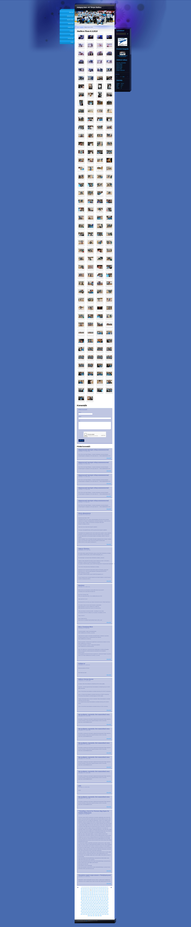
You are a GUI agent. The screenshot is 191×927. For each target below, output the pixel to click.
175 (107, 905)
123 (93, 899)
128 (105, 899)
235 (86, 914)
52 (88, 891)
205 (97, 909)
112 (95, 897)
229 (99, 912)
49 (83, 891)
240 (98, 914)
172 (100, 905)
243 (105, 914)
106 (81, 897)
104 (104, 896)
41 (96, 890)
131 (85, 900)
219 (103, 911)
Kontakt (72, 42)
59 (101, 891)
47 (107, 890)
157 (92, 903)
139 (104, 900)
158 (94, 903)
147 (96, 902)
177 (85, 906)
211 (84, 911)
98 (90, 896)
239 (96, 914)
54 (92, 891)
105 (107, 896)
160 (99, 903)
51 (86, 891)
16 (105, 887)
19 (83, 888)
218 (100, 911)
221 (107, 911)
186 (106, 906)
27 (98, 888)
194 (98, 908)
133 (90, 900)
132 (87, 900)
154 (85, 903)
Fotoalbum (81, 27)
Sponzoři (71, 34)
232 (106, 912)
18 (81, 888)
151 (105, 902)
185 (104, 906)
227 (94, 912)
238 (93, 914)
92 (107, 894)
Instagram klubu (119, 67)
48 (81, 891)
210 (81, 911)
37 (88, 890)
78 (81, 894)
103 (102, 896)
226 (92, 912)
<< (116, 76)
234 (84, 914)
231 (104, 912)
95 (85, 896)
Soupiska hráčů (70, 27)
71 (96, 893)
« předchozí (78, 887)
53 (90, 891)
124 (95, 899)
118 (81, 899)
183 (99, 906)
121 (88, 899)
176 (82, 906)
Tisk (86, 920)
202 (90, 909)
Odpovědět (109, 458)
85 (94, 894)
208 (104, 909)
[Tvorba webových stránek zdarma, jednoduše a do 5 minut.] (84, 920)
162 (104, 903)
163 (106, 903)
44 (101, 890)
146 (93, 902)
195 (100, 908)
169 (93, 905)
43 (99, 890)
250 (101, 915)
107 (84, 897)
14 (101, 887)
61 (105, 891)
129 (107, 899)
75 (103, 893)
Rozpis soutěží (119, 68)
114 (100, 897)
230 (102, 912)
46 (105, 890)
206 (99, 909)
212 (86, 911)
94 (83, 896)
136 (97, 900)
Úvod (78, 27)
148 (98, 902)
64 (83, 893)
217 (98, 911)
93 (81, 896)
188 (84, 908)
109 (89, 897)
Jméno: (79, 412)
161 (102, 903)
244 (107, 914)
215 (93, 911)
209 (106, 909)
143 (86, 902)
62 (107, 891)
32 (107, 888)
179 (90, 906)
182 (97, 906)
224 (87, 912)
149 (100, 902)
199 (82, 909)
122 (91, 899)
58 (99, 891)
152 (107, 902)
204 (94, 909)
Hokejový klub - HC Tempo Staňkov (89, 7)
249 (98, 915)
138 (102, 900)
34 (83, 890)
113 (98, 897)
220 (105, 911)
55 (94, 891)
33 (81, 890)
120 (86, 899)
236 (88, 914)
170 (96, 905)
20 (85, 888)
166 (86, 905)
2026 (123, 76)
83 (90, 894)
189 (86, 908)
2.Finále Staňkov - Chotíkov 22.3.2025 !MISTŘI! (123, 56)
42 (97, 890)
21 (86, 888)
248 (96, 915)
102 (99, 896)
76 (105, 893)
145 (91, 902)
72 (98, 893)
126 (100, 899)
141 (81, 902)
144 (88, 902)
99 (92, 896)
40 (94, 890)
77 (107, 893)
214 (91, 911)
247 (93, 915)
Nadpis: (79, 416)
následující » (111, 887)
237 (91, 914)
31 (105, 888)
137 (99, 900)
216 (96, 911)
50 (85, 891)
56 (96, 891)
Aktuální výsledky (70, 19)
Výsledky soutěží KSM (120, 70)
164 (81, 905)
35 (85, 890)
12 (97, 887)
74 (101, 893)
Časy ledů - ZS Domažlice (121, 62)
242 (103, 914)
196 (103, 908)
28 (99, 888)
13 (99, 887)
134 (92, 900)
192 (93, 908)
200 (85, 909)
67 (88, 893)
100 (95, 896)
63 (81, 893)
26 (96, 888)
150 (103, 902)
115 (102, 897)
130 (82, 900)
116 (105, 897)
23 (90, 888)
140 (106, 900)
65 (85, 893)
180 (92, 906)
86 (96, 894)
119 (84, 899)
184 (102, 906)
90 (103, 894)
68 (90, 893)
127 (103, 899)
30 (103, 888)
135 (94, 900)
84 (92, 894)
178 (87, 906)
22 (88, 888)
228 (97, 912)
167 (88, 905)
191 (91, 908)
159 (97, 903)
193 (96, 908)
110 (91, 897)
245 (89, 915)
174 (105, 905)
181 (94, 906)
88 (99, 894)
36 (87, 890)
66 (86, 893)
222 (82, 912)
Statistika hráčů (70, 23)
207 (102, 909)
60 (103, 891)
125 (98, 899)
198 (107, 908)
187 (81, 908)
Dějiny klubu (71, 12)
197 (105, 908)
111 (93, 897)
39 (92, 890)
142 (84, 902)
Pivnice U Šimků (119, 64)
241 (100, 914)
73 (99, 893)
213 (88, 911)
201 (87, 909)
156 (90, 903)
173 (103, 905)
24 (92, 888)
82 (88, 894)
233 (81, 914)
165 (84, 905)
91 (105, 894)
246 (91, 915)
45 (103, 890)
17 (106, 887)
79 (83, 894)
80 (85, 894)
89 (101, 894)
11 (95, 887)
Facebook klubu (119, 65)
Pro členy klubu (70, 38)
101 (97, 896)
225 (90, 912)
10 (93, 887)
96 (87, 896)
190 (88, 908)
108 (86, 897)
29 (101, 888)
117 (107, 897)
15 (103, 887)
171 (98, 905)
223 (85, 912)
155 (87, 903)
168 (91, 905)
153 (82, 903)
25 (94, 888)
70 (94, 893)
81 (86, 894)
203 (92, 909)
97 (89, 896)
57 (98, 891)
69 (92, 893)
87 (98, 894)
